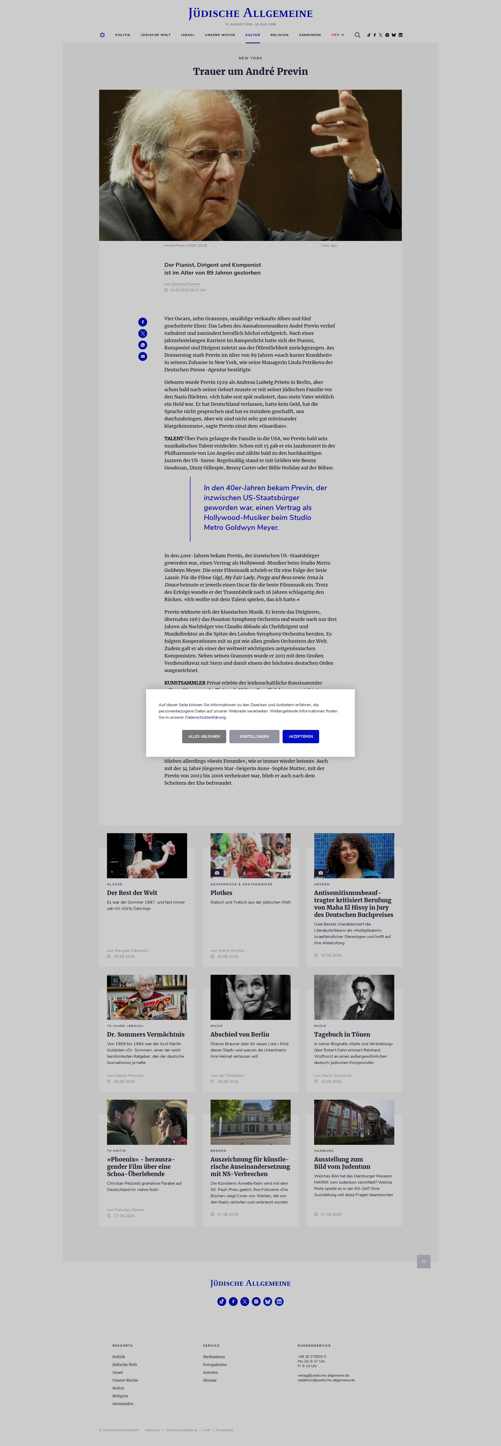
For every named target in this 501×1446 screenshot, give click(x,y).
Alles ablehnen (204, 736)
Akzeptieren (301, 736)
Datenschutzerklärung (205, 717)
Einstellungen (254, 736)
